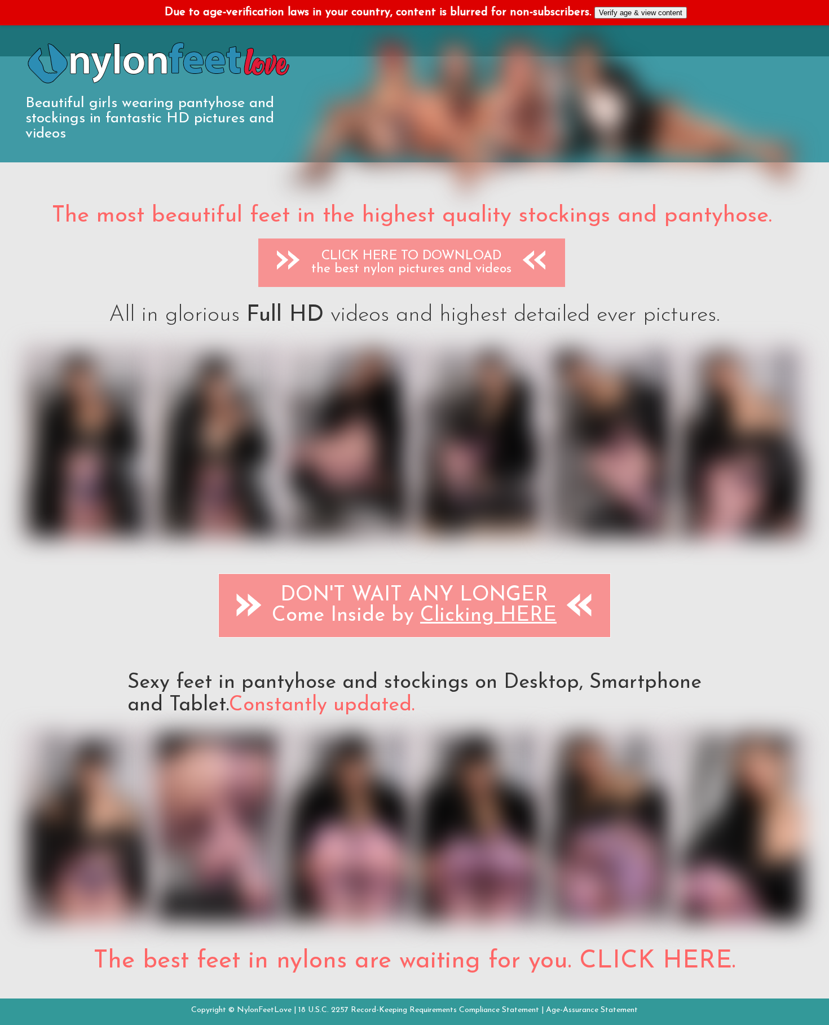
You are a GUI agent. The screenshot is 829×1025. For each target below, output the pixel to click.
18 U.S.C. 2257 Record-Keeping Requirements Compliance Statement (418, 1010)
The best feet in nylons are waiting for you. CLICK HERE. (414, 961)
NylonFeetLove (264, 1010)
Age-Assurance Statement (592, 1010)
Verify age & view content (640, 12)
